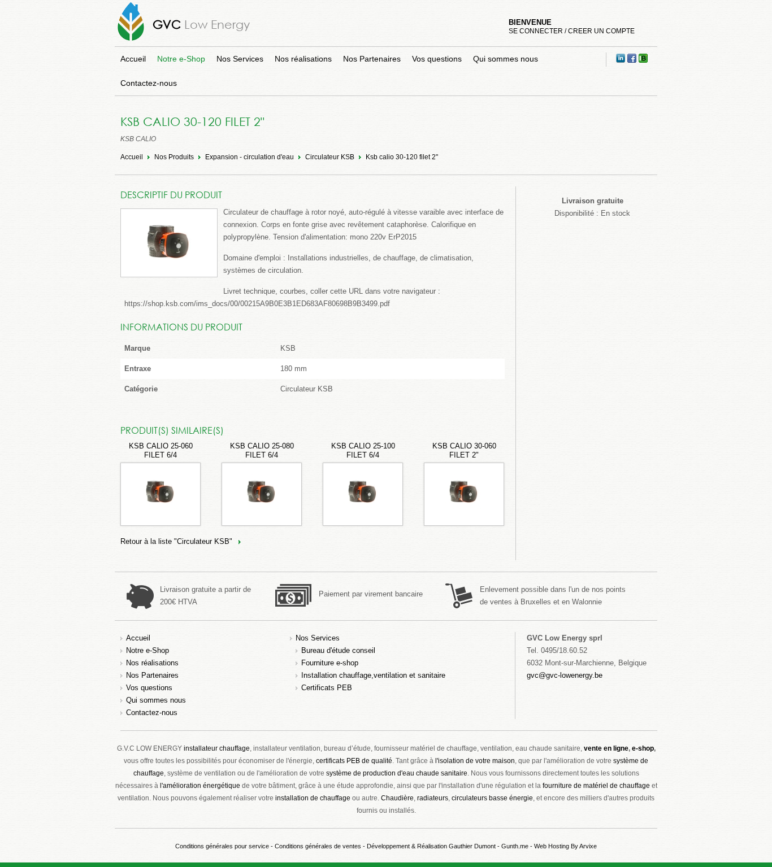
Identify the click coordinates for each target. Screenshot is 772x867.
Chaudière (397, 798)
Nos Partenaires (372, 58)
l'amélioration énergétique (200, 786)
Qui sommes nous (505, 58)
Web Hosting (551, 846)
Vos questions (437, 58)
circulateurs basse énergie (492, 798)
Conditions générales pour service (222, 846)
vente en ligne (606, 748)
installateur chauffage (217, 748)
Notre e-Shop (181, 58)
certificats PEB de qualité (354, 761)
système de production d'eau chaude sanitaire (396, 773)
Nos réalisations (303, 58)
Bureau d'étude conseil (338, 650)
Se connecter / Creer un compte (572, 31)
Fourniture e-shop (329, 663)
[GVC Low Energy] (131, 40)
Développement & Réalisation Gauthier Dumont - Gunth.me (447, 846)
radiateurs (432, 798)
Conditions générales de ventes (318, 846)
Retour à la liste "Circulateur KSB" (176, 541)
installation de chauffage (312, 798)
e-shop (643, 748)
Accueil (133, 58)
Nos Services (239, 58)
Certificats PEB (326, 687)
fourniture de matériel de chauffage (596, 786)
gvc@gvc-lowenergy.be (564, 675)
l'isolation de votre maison (475, 761)
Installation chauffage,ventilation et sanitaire (373, 675)
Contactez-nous (148, 83)
